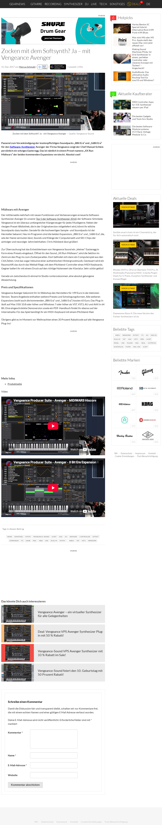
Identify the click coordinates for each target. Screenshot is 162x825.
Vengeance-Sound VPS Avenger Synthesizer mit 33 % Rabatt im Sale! (70, 653)
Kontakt (152, 453)
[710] (124, 372)
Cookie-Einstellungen (124, 456)
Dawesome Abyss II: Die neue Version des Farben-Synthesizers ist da (133, 302)
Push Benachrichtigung (147, 456)
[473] (147, 372)
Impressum (140, 453)
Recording (53, 4)
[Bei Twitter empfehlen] (98, 529)
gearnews (17, 4)
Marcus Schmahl (27, 66)
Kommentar (15, 732)
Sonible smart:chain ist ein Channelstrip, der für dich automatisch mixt (134, 221)
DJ (86, 4)
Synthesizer (73, 4)
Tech (103, 4)
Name (12, 755)
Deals (136, 4)
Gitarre (36, 4)
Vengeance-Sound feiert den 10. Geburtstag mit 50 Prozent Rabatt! (70, 672)
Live (94, 4)
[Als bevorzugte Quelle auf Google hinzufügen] (58, 66)
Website (13, 775)
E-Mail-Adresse (17, 765)
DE (148, 4)
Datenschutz (126, 453)
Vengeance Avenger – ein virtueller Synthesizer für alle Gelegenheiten (70, 614)
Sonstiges (117, 4)
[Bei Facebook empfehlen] (86, 529)
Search (157, 4)
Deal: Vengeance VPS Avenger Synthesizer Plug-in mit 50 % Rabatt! (70, 633)
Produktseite (15, 383)
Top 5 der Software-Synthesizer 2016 (56, 218)
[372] (124, 419)
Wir (116, 453)
